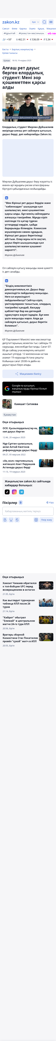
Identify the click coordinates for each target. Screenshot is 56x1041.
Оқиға (32, 28)
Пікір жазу (46, 519)
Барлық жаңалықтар (22, 49)
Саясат (5, 28)
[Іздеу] (44, 22)
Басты (5, 49)
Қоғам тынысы (9, 53)
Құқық (41, 28)
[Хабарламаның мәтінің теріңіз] (28, 511)
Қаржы (23, 28)
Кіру (51, 502)
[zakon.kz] (10, 22)
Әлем (14, 28)
